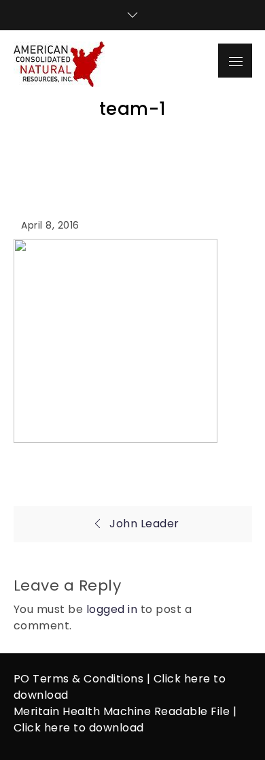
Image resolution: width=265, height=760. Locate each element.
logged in (112, 609)
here (197, 679)
